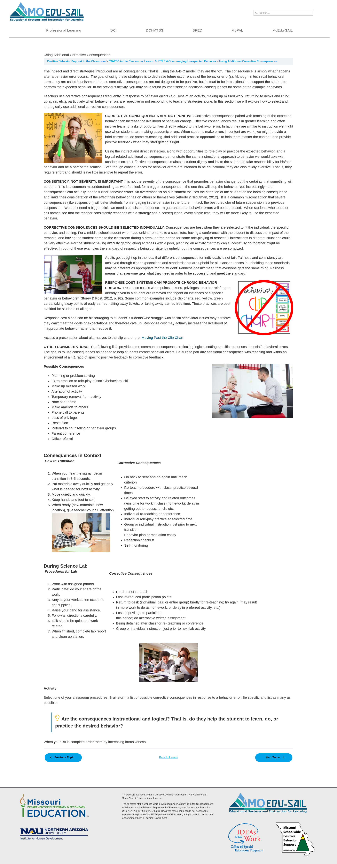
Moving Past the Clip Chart (162, 338)
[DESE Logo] (54, 792)
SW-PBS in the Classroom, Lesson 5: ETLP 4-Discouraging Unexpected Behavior (163, 61)
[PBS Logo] (295, 823)
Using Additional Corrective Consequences (248, 61)
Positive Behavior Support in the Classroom (76, 61)
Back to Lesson (168, 757)
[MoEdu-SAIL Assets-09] (54, 827)
